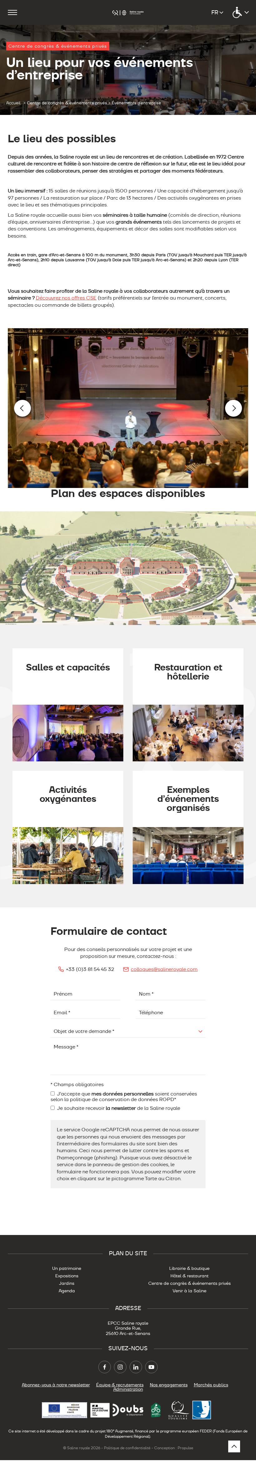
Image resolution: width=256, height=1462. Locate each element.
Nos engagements (169, 1385)
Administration (128, 1389)
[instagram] (120, 1367)
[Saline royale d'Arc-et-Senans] (128, 12)
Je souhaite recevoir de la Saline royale (118, 1108)
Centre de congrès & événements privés (189, 1283)
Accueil (13, 103)
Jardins (66, 1283)
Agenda (67, 1291)
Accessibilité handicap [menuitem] (240, 12)
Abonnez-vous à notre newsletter (56, 1385)
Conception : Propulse (173, 1447)
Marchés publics (211, 1385)
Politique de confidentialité (127, 1447)
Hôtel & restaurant (189, 1276)
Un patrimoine (66, 1268)
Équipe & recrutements (120, 1385)
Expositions (66, 1276)
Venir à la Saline (189, 1291)
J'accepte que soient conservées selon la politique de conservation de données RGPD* (124, 1096)
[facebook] (104, 1367)
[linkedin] (136, 1367)
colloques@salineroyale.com (164, 969)
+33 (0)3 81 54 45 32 (90, 969)
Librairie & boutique (189, 1268)
